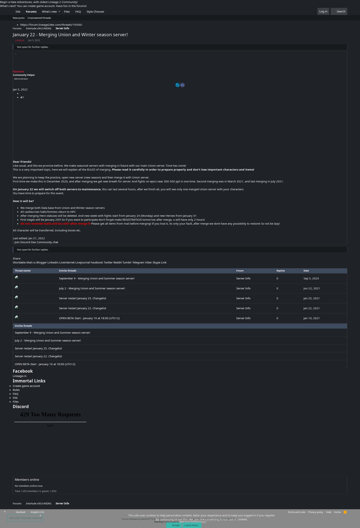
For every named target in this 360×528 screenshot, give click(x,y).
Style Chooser (95, 11)
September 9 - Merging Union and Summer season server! (96, 278)
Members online (27, 479)
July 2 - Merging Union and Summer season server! (92, 288)
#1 (22, 97)
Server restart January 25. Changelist (82, 298)
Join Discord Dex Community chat (36, 242)
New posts (19, 18)
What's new (49, 11)
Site (18, 11)
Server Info (243, 278)
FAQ (78, 11)
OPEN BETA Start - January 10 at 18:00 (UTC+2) (89, 318)
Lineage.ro (19, 376)
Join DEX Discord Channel (25, 518)
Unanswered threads (39, 18)
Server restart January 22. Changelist (82, 308)
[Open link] (182, 85)
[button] (59, 11)
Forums (31, 11)
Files (67, 11)
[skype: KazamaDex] (178, 85)
